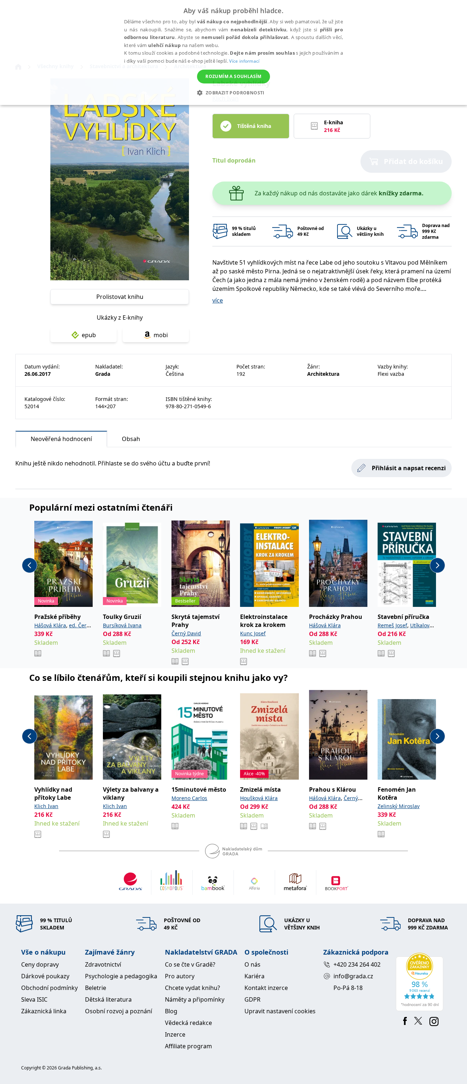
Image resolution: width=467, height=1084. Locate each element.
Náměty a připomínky (194, 999)
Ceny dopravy (40, 964)
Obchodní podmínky (49, 988)
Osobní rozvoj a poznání (118, 1011)
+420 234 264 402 (357, 964)
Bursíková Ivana (122, 625)
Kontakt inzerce (266, 988)
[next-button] (437, 565)
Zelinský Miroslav (399, 806)
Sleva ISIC (34, 999)
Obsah (131, 439)
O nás (252, 964)
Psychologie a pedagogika (121, 976)
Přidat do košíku (413, 161)
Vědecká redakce (188, 1023)
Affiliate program (188, 1046)
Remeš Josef (392, 625)
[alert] (233, 52)
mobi (161, 335)
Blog (171, 1011)
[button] (233, 92)
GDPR (252, 999)
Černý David (186, 633)
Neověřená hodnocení (61, 439)
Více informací (244, 61)
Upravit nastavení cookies (280, 1011)
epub (89, 335)
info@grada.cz (353, 976)
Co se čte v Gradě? (190, 964)
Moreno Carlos (189, 798)
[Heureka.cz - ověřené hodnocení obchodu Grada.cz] (421, 982)
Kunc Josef (253, 633)
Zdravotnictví (103, 964)
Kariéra (254, 976)
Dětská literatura (108, 999)
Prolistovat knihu (119, 297)
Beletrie (95, 988)
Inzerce (175, 1034)
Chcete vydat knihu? (192, 988)
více (217, 300)
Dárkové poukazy (45, 976)
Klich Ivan (46, 806)
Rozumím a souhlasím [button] (233, 76)
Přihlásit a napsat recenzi (409, 468)
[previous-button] (29, 565)
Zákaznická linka (43, 1011)
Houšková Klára (259, 798)
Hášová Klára (50, 625)
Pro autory (179, 976)
